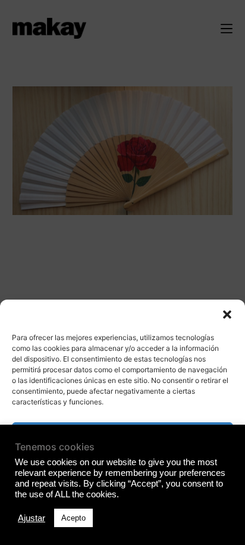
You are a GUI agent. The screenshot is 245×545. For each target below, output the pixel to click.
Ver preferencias (122, 500)
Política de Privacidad (122, 529)
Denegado (122, 468)
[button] (227, 314)
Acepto (123, 435)
